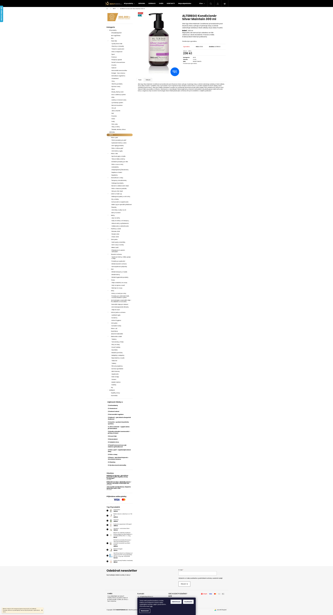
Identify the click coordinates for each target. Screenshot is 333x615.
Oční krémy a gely (117, 151)
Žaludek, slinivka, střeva (119, 129)
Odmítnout (176, 602)
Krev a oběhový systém (119, 94)
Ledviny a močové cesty (119, 100)
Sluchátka (115, 350)
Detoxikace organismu (118, 76)
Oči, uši (114, 108)
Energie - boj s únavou (118, 73)
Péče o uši (114, 328)
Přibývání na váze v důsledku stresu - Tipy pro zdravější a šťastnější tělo (119, 482)
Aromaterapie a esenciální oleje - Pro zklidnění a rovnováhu (121, 301)
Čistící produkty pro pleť (119, 140)
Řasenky (114, 207)
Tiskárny (114, 339)
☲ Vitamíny (111, 462)
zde (151, 606)
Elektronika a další (116, 336)
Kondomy (114, 318)
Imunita (114, 65)
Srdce (113, 119)
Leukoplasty (115, 167)
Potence (114, 57)
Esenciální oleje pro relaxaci (120, 304)
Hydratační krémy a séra (119, 143)
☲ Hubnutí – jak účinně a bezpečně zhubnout (119, 418)
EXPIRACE (112, 390)
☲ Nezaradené (113, 439)
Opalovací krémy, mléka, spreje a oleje (121, 257)
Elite (112, 38)
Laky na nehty (116, 218)
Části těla (114, 41)
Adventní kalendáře (117, 334)
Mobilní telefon (116, 382)
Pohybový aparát (117, 60)
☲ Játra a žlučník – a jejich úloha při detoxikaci (118, 427)
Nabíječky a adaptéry (118, 355)
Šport (113, 54)
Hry (112, 387)
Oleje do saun (116, 310)
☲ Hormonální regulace (116, 414)
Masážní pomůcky (117, 352)
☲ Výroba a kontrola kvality (117, 465)
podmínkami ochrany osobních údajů (210, 578)
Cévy (113, 81)
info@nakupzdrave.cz (146, 596)
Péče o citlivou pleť (117, 148)
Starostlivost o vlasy (117, 178)
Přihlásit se (184, 584)
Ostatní (114, 379)
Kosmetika (114, 395)
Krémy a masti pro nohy (119, 293)
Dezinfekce (114, 331)
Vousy (113, 280)
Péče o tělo (114, 153)
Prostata (114, 116)
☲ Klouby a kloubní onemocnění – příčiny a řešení (119, 432)
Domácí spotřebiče (117, 369)
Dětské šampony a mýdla (119, 272)
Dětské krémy (116, 274)
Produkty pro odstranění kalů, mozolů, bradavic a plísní (120, 296)
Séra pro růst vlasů (117, 191)
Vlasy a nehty (116, 127)
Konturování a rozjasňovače (120, 202)
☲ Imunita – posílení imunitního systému (118, 423)
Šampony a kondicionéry (119, 180)
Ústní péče (114, 239)
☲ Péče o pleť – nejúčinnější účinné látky (119, 450)
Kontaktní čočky (116, 326)
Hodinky (114, 385)
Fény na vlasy (116, 344)
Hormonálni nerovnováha (119, 70)
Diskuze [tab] (148, 80)
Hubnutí (114, 68)
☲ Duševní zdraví (113, 411)
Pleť (113, 113)
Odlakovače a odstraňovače (120, 226)
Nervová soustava (117, 105)
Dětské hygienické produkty (120, 277)
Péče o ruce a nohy (117, 164)
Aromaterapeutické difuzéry (120, 307)
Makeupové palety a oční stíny (121, 196)
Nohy (112, 291)
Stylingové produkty (118, 183)
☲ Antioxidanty (113, 405)
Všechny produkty (117, 84)
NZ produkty (113, 30)
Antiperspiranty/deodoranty (120, 170)
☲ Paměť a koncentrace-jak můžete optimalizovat (117, 446)
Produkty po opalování (118, 261)
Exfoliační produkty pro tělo (120, 162)
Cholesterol (115, 78)
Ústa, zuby (115, 124)
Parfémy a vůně (116, 229)
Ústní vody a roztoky (118, 245)
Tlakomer (114, 361)
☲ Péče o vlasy (112, 454)
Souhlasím (188, 602)
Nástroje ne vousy (117, 288)
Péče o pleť (114, 137)
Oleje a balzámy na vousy (119, 282)
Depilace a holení (117, 172)
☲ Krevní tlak (112, 436)
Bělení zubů (115, 247)
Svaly (113, 121)
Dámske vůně (116, 231)
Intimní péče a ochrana (118, 312)
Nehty (113, 215)
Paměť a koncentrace (118, 62)
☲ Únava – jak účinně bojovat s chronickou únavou (118, 458)
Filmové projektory (117, 366)
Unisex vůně (115, 237)
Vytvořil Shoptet (222, 610)
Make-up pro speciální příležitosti (122, 204)
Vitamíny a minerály (118, 46)
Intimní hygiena (116, 320)
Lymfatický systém (117, 102)
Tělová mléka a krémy (118, 159)
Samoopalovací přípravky (119, 266)
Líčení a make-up (116, 194)
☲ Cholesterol (112, 408)
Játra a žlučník (116, 111)
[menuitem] (129, 3)
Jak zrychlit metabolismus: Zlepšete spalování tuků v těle (119, 487)
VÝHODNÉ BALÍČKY (116, 33)
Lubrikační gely (116, 315)
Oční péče (114, 323)
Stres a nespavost (117, 52)
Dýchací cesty (116, 86)
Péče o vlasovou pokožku (119, 188)
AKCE (111, 135)
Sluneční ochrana (116, 254)
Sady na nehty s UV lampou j (120, 221)
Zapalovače (115, 374)
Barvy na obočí (116, 213)
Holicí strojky (115, 377)
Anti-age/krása (115, 35)
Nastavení (145, 611)
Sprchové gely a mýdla (118, 156)
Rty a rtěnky (115, 199)
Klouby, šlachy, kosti (117, 92)
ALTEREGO (218, 46)
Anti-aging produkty (118, 145)
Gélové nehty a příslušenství (120, 223)
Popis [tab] (139, 80)
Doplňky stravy (115, 393)
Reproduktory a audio (118, 358)
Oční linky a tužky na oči (119, 210)
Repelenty (115, 175)
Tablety (114, 363)
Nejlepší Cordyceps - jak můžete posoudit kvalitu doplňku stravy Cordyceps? (117, 477)
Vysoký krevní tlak (117, 44)
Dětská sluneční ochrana (119, 264)
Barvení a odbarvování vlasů (120, 186)
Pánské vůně (115, 234)
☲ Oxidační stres (113, 442)
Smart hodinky (116, 347)
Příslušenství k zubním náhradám (118, 251)
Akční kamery (116, 371)
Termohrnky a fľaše (118, 342)
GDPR (170, 596)
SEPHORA (112, 132)
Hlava (113, 89)
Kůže (113, 97)
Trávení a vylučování (118, 49)
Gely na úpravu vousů (118, 285)
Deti (112, 269)
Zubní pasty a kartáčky (118, 242)
